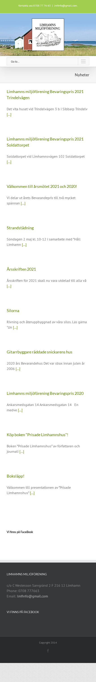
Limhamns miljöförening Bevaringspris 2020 (45, 393)
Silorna (13, 310)
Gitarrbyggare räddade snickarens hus (39, 351)
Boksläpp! (15, 476)
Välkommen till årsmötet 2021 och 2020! (42, 186)
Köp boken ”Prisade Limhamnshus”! (37, 434)
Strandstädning (20, 227)
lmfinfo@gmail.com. (66, 5)
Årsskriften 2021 (21, 269)
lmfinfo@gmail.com (32, 596)
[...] (9, 114)
